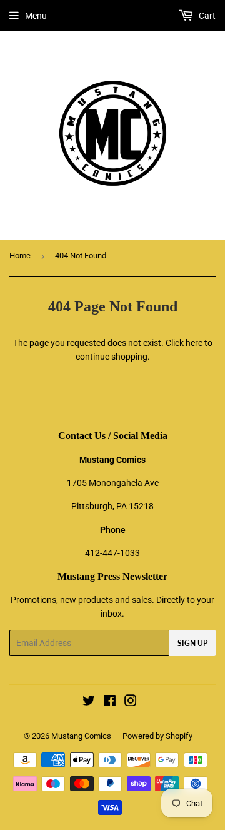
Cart (206, 16)
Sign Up (193, 643)
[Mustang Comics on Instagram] (130, 702)
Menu (36, 16)
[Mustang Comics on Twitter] (88, 702)
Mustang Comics (81, 736)
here (194, 343)
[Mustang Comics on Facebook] (109, 702)
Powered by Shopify (157, 736)
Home (20, 255)
